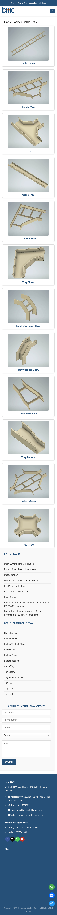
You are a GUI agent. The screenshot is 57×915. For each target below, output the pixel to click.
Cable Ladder (28, 63)
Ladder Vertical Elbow (28, 326)
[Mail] (52, 903)
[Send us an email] (12, 839)
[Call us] (17, 839)
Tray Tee (28, 151)
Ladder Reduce (28, 413)
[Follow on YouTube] (22, 839)
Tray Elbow (28, 282)
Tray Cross (28, 544)
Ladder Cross (28, 501)
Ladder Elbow (28, 238)
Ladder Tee (28, 107)
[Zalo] (52, 895)
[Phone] (52, 887)
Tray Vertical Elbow (28, 369)
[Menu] (52, 11)
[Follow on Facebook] (7, 839)
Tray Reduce (28, 457)
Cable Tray (28, 194)
